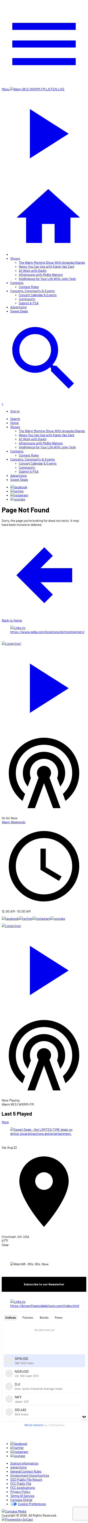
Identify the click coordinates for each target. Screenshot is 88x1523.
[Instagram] (19, 495)
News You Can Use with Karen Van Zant (46, 266)
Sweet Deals (19, 311)
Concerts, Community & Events (32, 291)
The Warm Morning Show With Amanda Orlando (52, 262)
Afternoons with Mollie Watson (41, 274)
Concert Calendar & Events (38, 295)
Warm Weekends (13, 822)
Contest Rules (29, 287)
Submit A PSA (29, 303)
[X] (17, 491)
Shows (15, 258)
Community (27, 299)
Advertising (18, 307)
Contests (16, 283)
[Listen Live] (44, 686)
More (5, 1122)
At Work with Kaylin (33, 270)
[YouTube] (17, 499)
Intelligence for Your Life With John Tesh (47, 279)
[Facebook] (18, 487)
